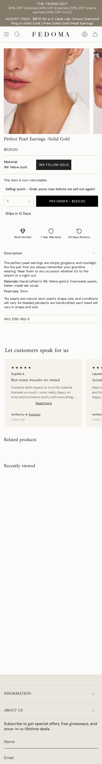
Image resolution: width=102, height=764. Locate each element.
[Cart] (95, 34)
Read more (44, 403)
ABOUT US (13, 710)
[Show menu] (6, 34)
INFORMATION (17, 693)
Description (13, 253)
